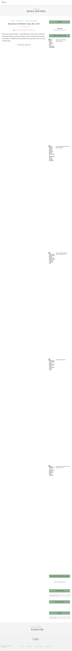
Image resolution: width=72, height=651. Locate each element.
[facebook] (59, 645)
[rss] (70, 647)
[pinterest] (67, 645)
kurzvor (37, 629)
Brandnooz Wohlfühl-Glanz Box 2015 (24, 24)
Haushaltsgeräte (31, 20)
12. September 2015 (24, 26)
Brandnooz (20, 20)
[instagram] (64, 645)
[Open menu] (3, 2)
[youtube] (70, 645)
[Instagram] (61, 606)
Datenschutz (38, 646)
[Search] (69, 2)
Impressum (48, 646)
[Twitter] (58, 606)
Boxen (13, 20)
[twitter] (62, 645)
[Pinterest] (64, 606)
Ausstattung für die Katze (60, 359)
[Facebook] (54, 606)
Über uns (29, 646)
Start (22, 646)
